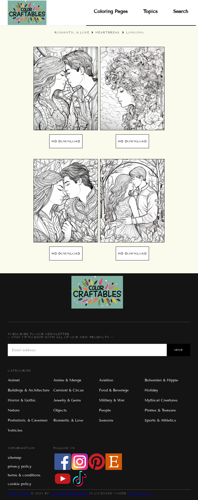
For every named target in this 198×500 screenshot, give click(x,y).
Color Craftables (70, 493)
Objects (60, 410)
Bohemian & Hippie (161, 380)
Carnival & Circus (68, 390)
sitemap (14, 457)
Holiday (151, 390)
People (105, 410)
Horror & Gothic (22, 400)
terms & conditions (24, 475)
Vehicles (15, 430)
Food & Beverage (114, 390)
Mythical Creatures (161, 400)
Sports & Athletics (160, 420)
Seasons (106, 420)
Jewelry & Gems (67, 400)
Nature (14, 410)
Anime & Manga (67, 380)
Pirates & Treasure (160, 410)
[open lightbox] (66, 88)
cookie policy (19, 484)
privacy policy (19, 466)
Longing (135, 32)
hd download (66, 141)
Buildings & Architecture (29, 390)
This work (19, 493)
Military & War (112, 400)
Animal (14, 380)
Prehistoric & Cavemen (27, 420)
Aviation (106, 380)
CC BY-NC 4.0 (140, 493)
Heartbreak (107, 32)
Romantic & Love (71, 32)
